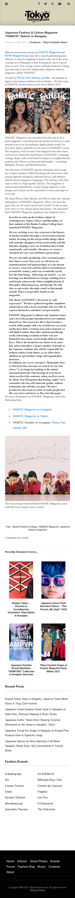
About (10, 872)
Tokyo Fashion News (55, 42)
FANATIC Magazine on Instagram (32, 409)
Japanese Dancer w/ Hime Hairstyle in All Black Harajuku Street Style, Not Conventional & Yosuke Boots (34, 746)
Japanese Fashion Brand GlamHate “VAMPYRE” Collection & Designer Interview (21, 670)
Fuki (27, 77)
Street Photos (39, 861)
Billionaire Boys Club (50, 779)
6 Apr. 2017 (20, 42)
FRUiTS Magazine (49, 52)
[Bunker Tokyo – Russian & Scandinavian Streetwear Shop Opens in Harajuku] (21, 580)
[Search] (68, 3)
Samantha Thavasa (16, 809)
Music (42, 866)
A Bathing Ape (13, 774)
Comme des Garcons (50, 785)
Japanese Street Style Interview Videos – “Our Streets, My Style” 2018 (53, 606)
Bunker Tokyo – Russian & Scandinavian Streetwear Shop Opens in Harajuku (21, 609)
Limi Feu (43, 797)
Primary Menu (13, 856)
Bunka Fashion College (25, 527)
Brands (55, 861)
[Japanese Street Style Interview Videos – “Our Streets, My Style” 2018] (53, 580)
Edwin (8, 791)
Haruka (35, 77)
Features (35, 42)
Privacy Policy (37, 890)
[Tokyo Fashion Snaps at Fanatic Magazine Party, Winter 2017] (53, 642)
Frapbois (43, 791)
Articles (22, 861)
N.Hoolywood (45, 803)
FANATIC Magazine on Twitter (30, 416)
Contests (54, 866)
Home (10, 861)
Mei (47, 77)
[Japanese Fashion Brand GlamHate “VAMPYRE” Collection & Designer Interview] (21, 642)
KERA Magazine (14, 55)
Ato (7, 779)
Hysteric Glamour (15, 797)
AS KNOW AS (46, 774)
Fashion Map (26, 866)
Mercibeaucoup (14, 803)
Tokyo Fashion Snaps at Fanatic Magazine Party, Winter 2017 (53, 668)
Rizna (20, 77)
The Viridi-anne (46, 809)
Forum (10, 866)
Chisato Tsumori (14, 785)
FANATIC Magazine (49, 527)
